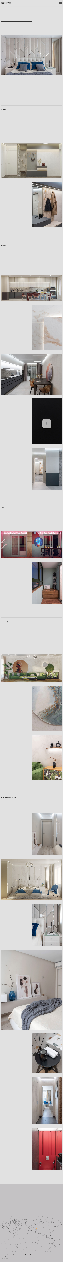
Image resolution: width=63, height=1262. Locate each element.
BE (7, 1255)
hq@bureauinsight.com (31, 1203)
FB (25, 1255)
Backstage (4, 138)
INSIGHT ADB (6, 3)
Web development (4, 1258)
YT (19, 1255)
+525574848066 (23, 1211)
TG (2, 1255)
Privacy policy (4, 1256)
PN (13, 1255)
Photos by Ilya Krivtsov (8, 1091)
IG (31, 1255)
